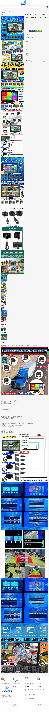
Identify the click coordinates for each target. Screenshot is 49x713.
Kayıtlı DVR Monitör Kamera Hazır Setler (30, 695)
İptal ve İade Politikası (40, 687)
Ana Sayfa (2, 11)
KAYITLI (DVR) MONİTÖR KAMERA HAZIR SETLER (13, 11)
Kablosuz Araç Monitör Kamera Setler (30, 690)
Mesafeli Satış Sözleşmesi (41, 689)
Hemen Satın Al (38, 30)
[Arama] (47, 7)
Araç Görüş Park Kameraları (29, 687)
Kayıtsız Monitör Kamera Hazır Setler (29, 699)
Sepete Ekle (32, 30)
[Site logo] (24, 2)
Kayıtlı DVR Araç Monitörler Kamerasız (29, 692)
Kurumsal (14, 689)
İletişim (14, 692)
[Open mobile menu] (1, 3)
